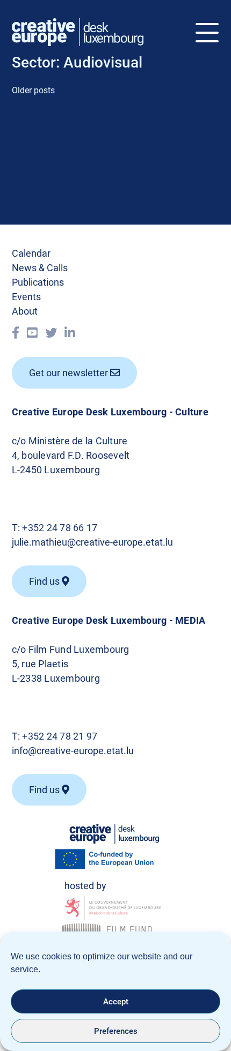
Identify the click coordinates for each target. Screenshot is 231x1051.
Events (26, 296)
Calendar (31, 253)
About (25, 311)
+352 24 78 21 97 (59, 736)
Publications (38, 282)
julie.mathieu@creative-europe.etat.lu (92, 542)
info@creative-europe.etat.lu (73, 750)
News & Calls (40, 267)
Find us (45, 789)
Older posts (33, 90)
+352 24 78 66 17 (59, 527)
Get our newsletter (69, 372)
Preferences (116, 1031)
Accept (115, 1002)
